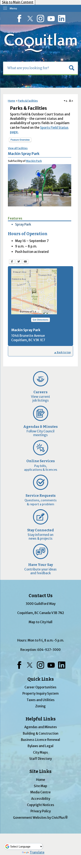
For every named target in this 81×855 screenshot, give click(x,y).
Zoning (40, 706)
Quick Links (40, 679)
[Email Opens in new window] (25, 262)
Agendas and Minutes (40, 727)
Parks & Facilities (28, 100)
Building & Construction (40, 733)
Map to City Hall (40, 622)
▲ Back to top (62, 352)
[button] (71, 68)
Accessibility (40, 799)
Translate (37, 852)
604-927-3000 (49, 650)
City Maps (40, 752)
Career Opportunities (40, 687)
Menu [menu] (13, 8)
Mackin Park (34, 161)
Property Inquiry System (40, 693)
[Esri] (47, 310)
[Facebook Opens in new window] (12, 262)
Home (11, 100)
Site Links (40, 771)
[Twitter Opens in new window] (19, 262)
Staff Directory (40, 759)
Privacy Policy (41, 811)
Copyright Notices (40, 805)
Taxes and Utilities (41, 700)
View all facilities (18, 148)
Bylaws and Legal (40, 746)
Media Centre (40, 792)
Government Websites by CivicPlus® (40, 818)
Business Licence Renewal (40, 740)
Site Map (40, 786)
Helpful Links (41, 719)
